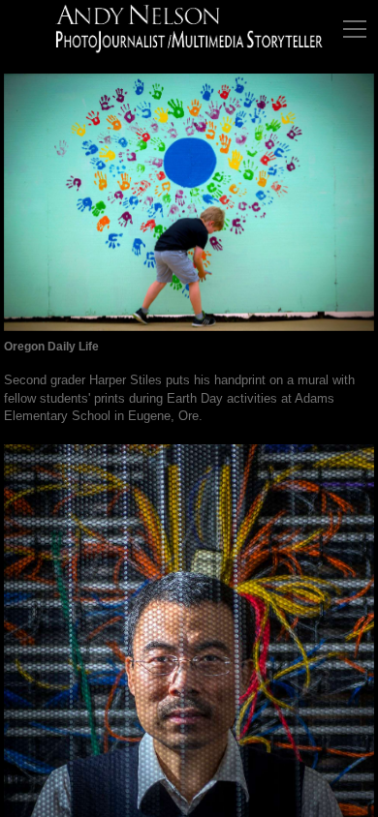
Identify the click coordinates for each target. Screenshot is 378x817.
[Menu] (354, 29)
